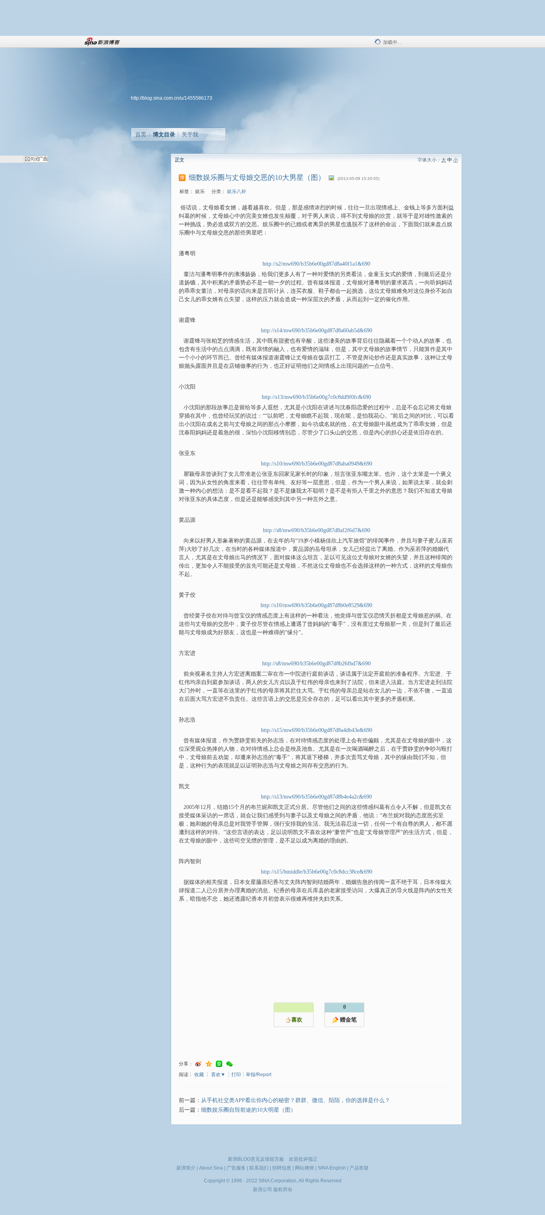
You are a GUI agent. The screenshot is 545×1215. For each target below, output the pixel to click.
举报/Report (258, 1074)
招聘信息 (281, 1168)
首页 (140, 134)
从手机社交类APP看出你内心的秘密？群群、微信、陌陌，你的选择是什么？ (295, 1100)
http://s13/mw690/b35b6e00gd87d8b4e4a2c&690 (316, 797)
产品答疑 (359, 1168)
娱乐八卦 (236, 191)
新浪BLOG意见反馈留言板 (256, 1159)
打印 (236, 1074)
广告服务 (236, 1168)
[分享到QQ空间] (208, 1064)
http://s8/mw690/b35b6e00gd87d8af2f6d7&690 (316, 530)
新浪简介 (185, 1168)
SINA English (332, 1168)
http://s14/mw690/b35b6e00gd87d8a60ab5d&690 (316, 330)
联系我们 (259, 1168)
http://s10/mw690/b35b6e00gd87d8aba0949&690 (316, 464)
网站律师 (304, 1168)
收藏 (199, 1074)
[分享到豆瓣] (219, 1064)
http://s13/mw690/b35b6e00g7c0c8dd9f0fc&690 (316, 397)
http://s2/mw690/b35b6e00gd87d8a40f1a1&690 (316, 264)
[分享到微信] (229, 1064)
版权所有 (282, 1189)
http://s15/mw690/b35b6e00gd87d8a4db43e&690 (316, 730)
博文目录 (164, 134)
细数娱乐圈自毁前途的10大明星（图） (248, 1110)
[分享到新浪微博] (198, 1064)
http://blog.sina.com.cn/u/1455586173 (171, 98)
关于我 (190, 134)
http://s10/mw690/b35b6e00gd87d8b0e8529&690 (316, 605)
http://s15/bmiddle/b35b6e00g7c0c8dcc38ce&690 (316, 872)
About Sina (211, 1168)
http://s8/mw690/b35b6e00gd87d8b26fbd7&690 (316, 664)
